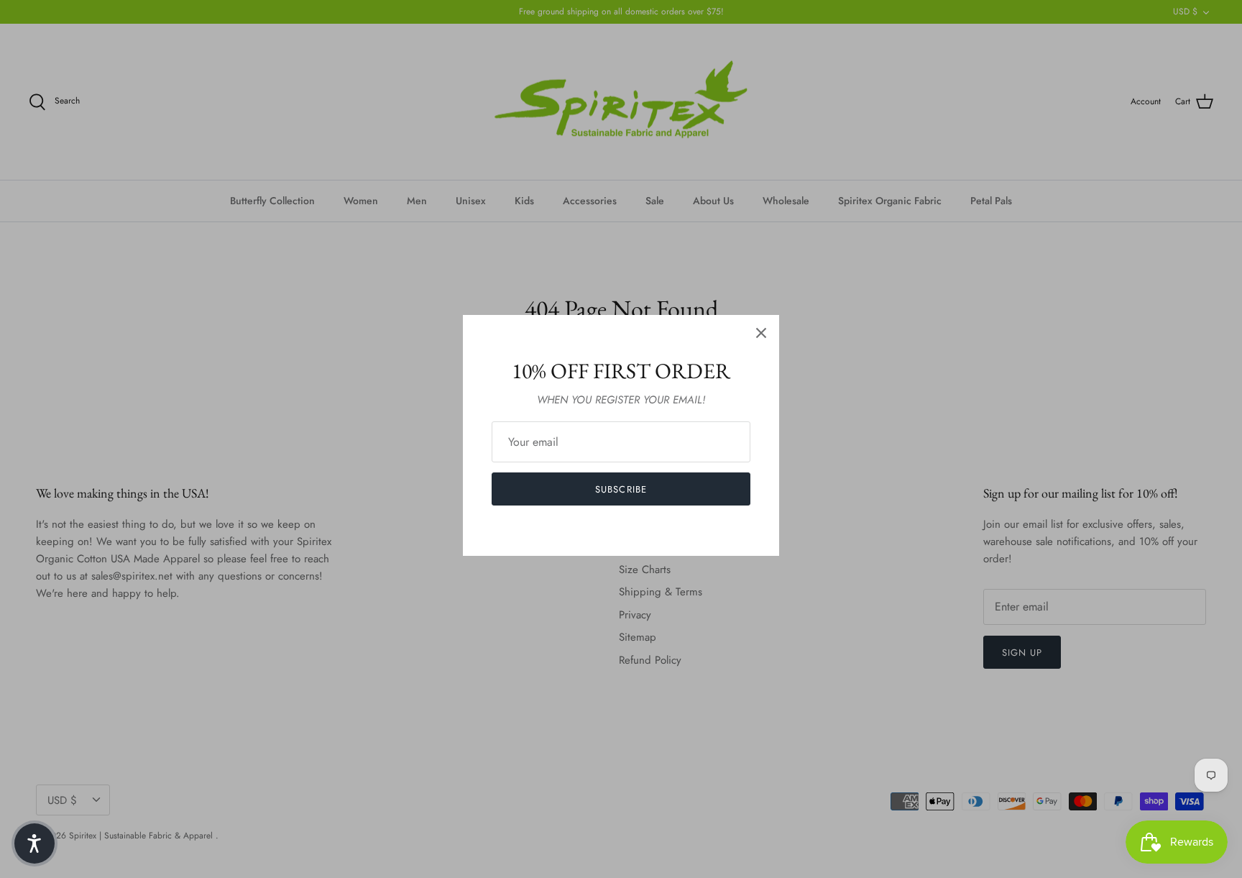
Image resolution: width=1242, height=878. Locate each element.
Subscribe (620, 489)
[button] (35, 843)
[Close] (761, 333)
